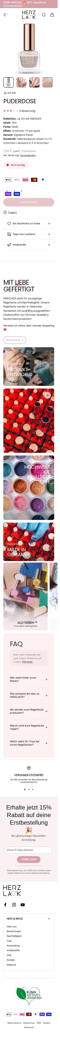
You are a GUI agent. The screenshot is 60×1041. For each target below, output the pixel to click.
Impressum (29, 1027)
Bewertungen (14, 931)
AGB (39, 1023)
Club (9, 940)
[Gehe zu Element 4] (47, 82)
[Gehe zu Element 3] (34, 82)
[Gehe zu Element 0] (8, 82)
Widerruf (11, 964)
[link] (19, 374)
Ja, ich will (9, 92)
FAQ (9, 955)
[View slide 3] (33, 789)
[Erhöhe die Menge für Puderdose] (21, 191)
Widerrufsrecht (14, 1023)
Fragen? (12, 212)
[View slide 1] (25, 789)
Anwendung (13, 945)
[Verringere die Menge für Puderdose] (7, 191)
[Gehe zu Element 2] (21, 82)
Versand (46, 1023)
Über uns (11, 926)
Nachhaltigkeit (14, 936)
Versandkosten (28, 155)
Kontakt (10, 960)
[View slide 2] (29, 789)
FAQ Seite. (27, 661)
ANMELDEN (28, 859)
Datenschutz (29, 1023)
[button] (47, 395)
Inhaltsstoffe (13, 950)
